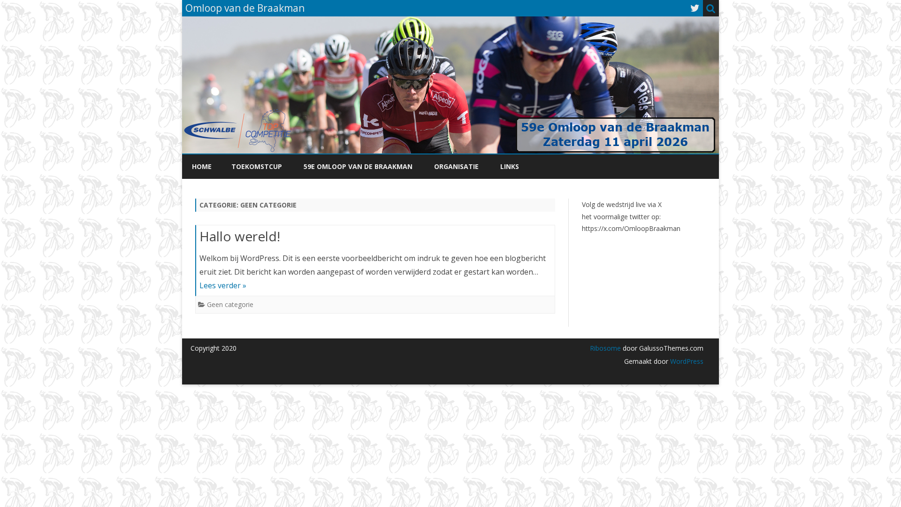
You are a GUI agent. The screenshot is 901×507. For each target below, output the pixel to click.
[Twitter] (695, 8)
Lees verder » (222, 285)
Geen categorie (230, 304)
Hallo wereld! (239, 236)
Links (509, 166)
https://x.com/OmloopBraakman (631, 228)
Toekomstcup (256, 166)
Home (202, 166)
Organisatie (456, 166)
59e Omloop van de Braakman (358, 166)
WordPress (685, 361)
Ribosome (605, 348)
